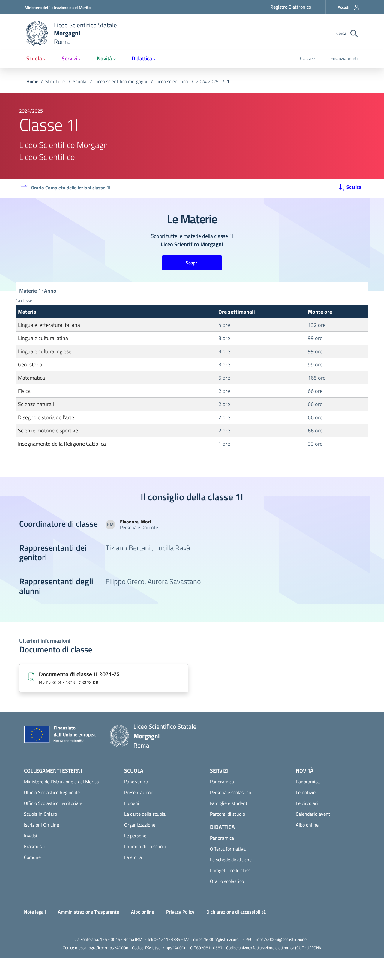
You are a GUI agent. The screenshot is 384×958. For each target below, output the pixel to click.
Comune (32, 857)
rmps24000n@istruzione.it (217, 939)
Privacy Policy (180, 911)
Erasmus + (35, 846)
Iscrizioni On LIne (41, 824)
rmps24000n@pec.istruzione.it (282, 939)
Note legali (35, 911)
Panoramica (136, 781)
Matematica (31, 378)
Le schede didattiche (231, 859)
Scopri (192, 262)
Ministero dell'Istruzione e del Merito (58, 7)
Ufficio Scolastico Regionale (52, 792)
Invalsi (30, 835)
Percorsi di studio (227, 814)
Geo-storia (30, 364)
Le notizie (306, 792)
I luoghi (131, 803)
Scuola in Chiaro (40, 814)
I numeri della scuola (145, 846)
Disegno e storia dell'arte (46, 417)
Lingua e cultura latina (43, 338)
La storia (133, 857)
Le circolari (307, 803)
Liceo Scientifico (47, 156)
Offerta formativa (228, 848)
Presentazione (138, 792)
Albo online (307, 824)
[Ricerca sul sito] (354, 33)
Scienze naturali (36, 404)
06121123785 (167, 939)
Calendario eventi (314, 814)
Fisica (24, 391)
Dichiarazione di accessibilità (236, 911)
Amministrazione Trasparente (88, 911)
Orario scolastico (227, 881)
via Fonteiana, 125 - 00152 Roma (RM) (109, 939)
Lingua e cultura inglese (44, 351)
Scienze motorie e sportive (48, 430)
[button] (345, 7)
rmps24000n (116, 947)
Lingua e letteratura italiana (49, 325)
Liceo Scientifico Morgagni (64, 144)
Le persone (135, 835)
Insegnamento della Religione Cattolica (62, 444)
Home (32, 81)
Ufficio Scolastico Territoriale (53, 803)
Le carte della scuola (145, 814)
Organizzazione (139, 824)
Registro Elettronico (290, 7)
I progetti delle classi (231, 870)
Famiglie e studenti (229, 803)
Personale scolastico (230, 792)
